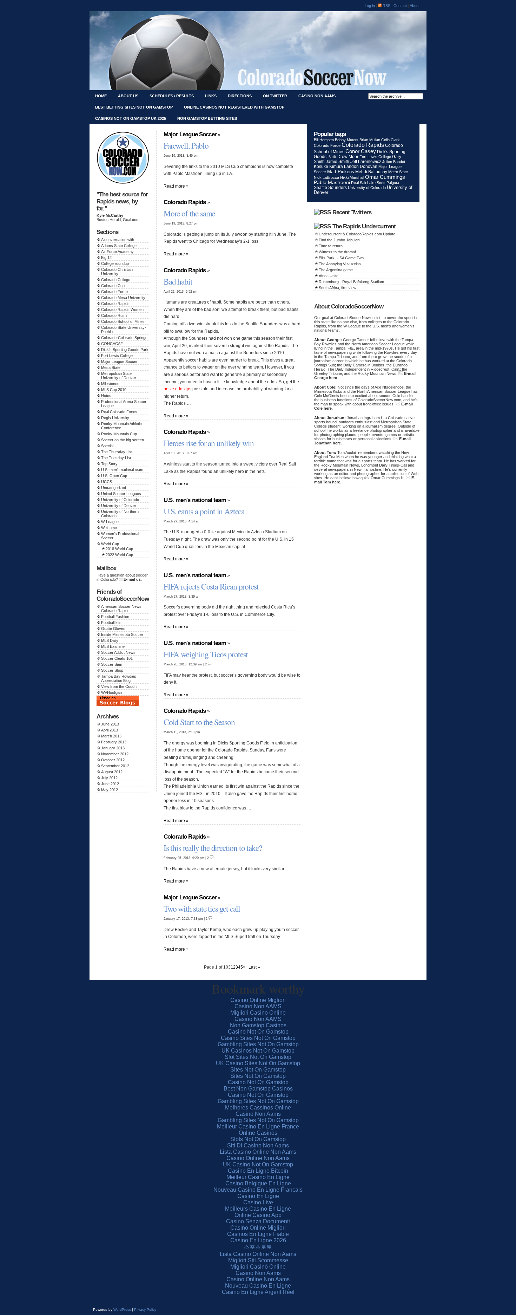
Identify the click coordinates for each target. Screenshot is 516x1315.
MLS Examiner (113, 646)
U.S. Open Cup (114, 476)
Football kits (111, 622)
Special (107, 446)
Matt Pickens (340, 171)
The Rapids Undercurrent (364, 226)
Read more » (176, 186)
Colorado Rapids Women (122, 309)
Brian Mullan (369, 140)
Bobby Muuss (346, 140)
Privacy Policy (145, 1309)
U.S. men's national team (122, 470)
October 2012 (113, 760)
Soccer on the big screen (122, 440)
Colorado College (115, 280)
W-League (110, 522)
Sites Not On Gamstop (258, 1070)
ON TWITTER (275, 96)
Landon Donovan (360, 166)
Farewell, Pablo (186, 145)
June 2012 (110, 784)
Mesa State (110, 367)
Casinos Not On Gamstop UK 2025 (130, 118)
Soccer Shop (112, 670)
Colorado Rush (114, 315)
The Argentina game (336, 270)
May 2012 (109, 790)
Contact (400, 6)
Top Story (109, 464)
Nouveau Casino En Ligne (258, 1286)
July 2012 (109, 778)
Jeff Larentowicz (365, 161)
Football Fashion (115, 616)
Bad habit (178, 281)
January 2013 (113, 748)
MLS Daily (109, 640)
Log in (370, 6)
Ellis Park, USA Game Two (341, 258)
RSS (386, 6)
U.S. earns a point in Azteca (204, 511)
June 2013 (110, 724)
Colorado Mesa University (123, 297)
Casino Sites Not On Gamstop (258, 1038)
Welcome (109, 528)
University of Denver (118, 505)
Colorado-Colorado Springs (124, 338)
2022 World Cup (119, 555)
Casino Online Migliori (258, 1000)
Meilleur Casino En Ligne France (258, 1127)
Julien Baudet (393, 162)
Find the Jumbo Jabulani (339, 240)
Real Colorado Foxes (119, 412)
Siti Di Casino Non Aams (258, 1145)
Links (211, 96)
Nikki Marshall (352, 177)
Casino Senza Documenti (258, 1221)
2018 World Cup (119, 549)
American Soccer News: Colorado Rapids (122, 608)
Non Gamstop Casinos (258, 1025)
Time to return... (332, 246)
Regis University (115, 418)
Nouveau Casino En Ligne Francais (258, 1190)
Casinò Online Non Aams (258, 1279)
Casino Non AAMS (258, 1006)
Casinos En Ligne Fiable (258, 1234)
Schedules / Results (172, 96)
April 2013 (109, 730)
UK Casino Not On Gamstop (258, 1164)
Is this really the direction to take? (213, 847)
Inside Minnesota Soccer (122, 634)
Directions (240, 96)
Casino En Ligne (258, 1196)
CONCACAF (112, 343)
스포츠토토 (258, 1247)
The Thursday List (116, 452)
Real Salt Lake (363, 183)
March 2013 (111, 736)
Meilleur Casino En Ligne (258, 1177)
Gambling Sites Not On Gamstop (258, 1044)
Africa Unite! (329, 276)
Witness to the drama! (337, 252)
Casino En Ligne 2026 (258, 1240)
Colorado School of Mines (123, 321)
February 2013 (113, 742)
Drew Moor (347, 156)
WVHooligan (111, 692)
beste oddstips (177, 388)
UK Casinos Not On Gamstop (258, 1051)
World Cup (110, 544)
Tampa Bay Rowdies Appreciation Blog (118, 678)
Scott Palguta (388, 183)
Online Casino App (258, 1215)
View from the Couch (119, 686)
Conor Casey (360, 151)
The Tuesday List (116, 458)
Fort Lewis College (117, 355)
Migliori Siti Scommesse (258, 1260)
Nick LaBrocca (326, 177)
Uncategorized (113, 488)
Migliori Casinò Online (258, 1267)
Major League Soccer (119, 361)
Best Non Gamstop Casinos (258, 1089)
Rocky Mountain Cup (119, 434)
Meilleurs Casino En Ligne (258, 1209)
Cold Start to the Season (199, 722)
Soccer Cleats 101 (117, 658)
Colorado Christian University (117, 271)
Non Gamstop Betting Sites (207, 118)
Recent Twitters (351, 212)
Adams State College (119, 245)
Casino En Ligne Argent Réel (258, 1292)
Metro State (398, 172)
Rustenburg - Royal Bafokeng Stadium (351, 282)
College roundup (115, 263)
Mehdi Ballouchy (371, 171)
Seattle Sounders (330, 187)
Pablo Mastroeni (332, 182)
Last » (254, 967)
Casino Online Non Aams (258, 1158)
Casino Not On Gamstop (258, 1032)
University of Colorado (120, 499)
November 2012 (114, 754)
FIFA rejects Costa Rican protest (211, 586)
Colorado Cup (113, 286)
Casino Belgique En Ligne (258, 1183)
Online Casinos (258, 1133)
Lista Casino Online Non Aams (258, 1152)
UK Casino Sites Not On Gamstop (258, 1063)
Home (101, 96)
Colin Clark (390, 140)
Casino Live (258, 1202)
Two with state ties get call (202, 908)
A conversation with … (120, 239)
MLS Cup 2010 (113, 390)
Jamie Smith (337, 162)
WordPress (122, 1309)
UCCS (106, 482)
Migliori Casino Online (258, 1013)
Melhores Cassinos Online (258, 1108)
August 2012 (112, 772)
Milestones (110, 384)
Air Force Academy (117, 251)
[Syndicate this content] (322, 212)
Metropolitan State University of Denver (118, 375)
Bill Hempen (324, 140)
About (414, 6)
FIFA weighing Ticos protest (206, 654)
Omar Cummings (385, 177)
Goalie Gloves (113, 628)
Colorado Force (114, 291)
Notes (106, 395)
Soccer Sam (111, 664)
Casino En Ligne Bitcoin (258, 1171)
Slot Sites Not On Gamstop (258, 1057)
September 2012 (115, 766)
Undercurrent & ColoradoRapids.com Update (357, 234)
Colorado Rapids (115, 303)
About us (128, 96)
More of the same (189, 213)
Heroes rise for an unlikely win (209, 443)
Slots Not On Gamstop (258, 1139)
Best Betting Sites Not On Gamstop (134, 107)
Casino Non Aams (317, 96)
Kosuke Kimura (328, 166)
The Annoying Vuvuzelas (340, 264)
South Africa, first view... (339, 288)
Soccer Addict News (118, 652)
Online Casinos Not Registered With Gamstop (234, 107)
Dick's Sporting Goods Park (124, 349)
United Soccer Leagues (121, 494)
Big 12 (106, 257)
